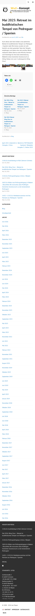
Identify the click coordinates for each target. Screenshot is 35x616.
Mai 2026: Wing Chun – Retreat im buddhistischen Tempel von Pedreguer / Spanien (10, 104)
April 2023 (5, 328)
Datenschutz (24, 609)
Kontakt (8, 609)
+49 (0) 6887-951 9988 (9, 579)
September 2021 (7, 359)
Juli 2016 (5, 509)
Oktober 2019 (6, 372)
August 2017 (6, 460)
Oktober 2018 (6, 407)
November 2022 (7, 337)
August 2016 (6, 505)
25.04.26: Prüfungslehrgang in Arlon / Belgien (16, 176)
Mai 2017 (5, 469)
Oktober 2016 (6, 496)
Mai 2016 (5, 518)
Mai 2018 (5, 425)
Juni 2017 (5, 465)
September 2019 (7, 376)
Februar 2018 (6, 438)
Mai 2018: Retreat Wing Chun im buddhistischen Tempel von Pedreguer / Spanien (10, 121)
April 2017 (5, 474)
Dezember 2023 (7, 306)
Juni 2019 (5, 385)
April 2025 (5, 257)
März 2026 (5, 235)
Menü (33, 2)
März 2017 (5, 478)
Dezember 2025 (7, 239)
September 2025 (7, 248)
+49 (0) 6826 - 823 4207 (9, 585)
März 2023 (5, 332)
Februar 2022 (6, 350)
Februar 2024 (6, 301)
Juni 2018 (5, 421)
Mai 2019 (5, 390)
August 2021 (6, 363)
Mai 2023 (5, 323)
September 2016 (7, 500)
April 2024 (5, 292)
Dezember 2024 (7, 270)
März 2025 (5, 261)
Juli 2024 (5, 279)
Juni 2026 (5, 222)
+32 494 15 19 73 (7, 592)
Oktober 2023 (6, 314)
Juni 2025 (5, 253)
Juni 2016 (5, 514)
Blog (12, 136)
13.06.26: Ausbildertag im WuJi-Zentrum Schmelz (17, 160)
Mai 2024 (5, 288)
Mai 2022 (5, 345)
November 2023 (7, 310)
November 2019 (7, 368)
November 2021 (7, 354)
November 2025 (7, 244)
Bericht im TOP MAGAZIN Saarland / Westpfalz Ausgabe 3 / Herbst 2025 (25, 145)
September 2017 (7, 456)
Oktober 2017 (6, 452)
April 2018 (5, 429)
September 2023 (7, 319)
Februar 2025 (6, 266)
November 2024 (7, 275)
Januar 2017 (6, 483)
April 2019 (5, 394)
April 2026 (5, 230)
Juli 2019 (5, 381)
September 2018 (7, 412)
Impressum (15, 609)
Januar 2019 (6, 399)
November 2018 (7, 403)
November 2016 (7, 491)
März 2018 (5, 434)
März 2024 (5, 297)
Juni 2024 (5, 283)
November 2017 (7, 447)
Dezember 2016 (7, 487)
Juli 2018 (5, 416)
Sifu (22, 37)
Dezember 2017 (7, 443)
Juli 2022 (5, 341)
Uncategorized (6, 213)
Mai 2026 (5, 226)
